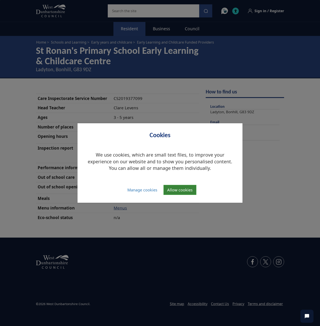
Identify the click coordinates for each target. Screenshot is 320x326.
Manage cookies (142, 190)
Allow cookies (180, 190)
